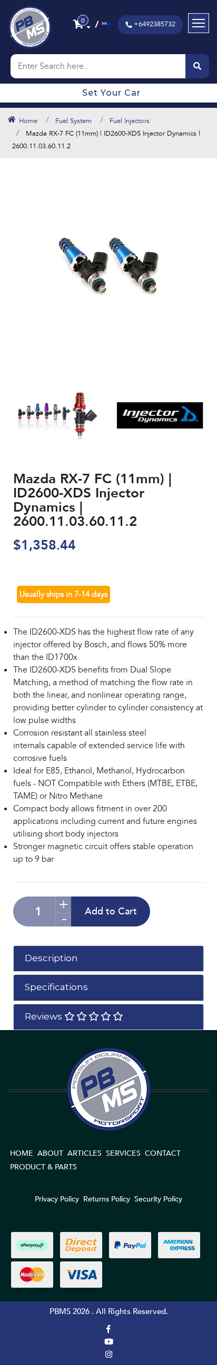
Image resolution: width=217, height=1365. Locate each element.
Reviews (44, 1016)
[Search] (197, 66)
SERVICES (123, 1153)
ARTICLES (84, 1153)
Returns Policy (106, 1199)
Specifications (56, 987)
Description (51, 958)
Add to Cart (111, 911)
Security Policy (158, 1199)
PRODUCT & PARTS (43, 1167)
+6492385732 (154, 24)
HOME (21, 1153)
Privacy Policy (57, 1199)
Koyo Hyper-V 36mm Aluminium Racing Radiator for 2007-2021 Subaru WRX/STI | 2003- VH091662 (82, 1316)
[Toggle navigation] (198, 23)
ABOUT (50, 1153)
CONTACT (163, 1153)
